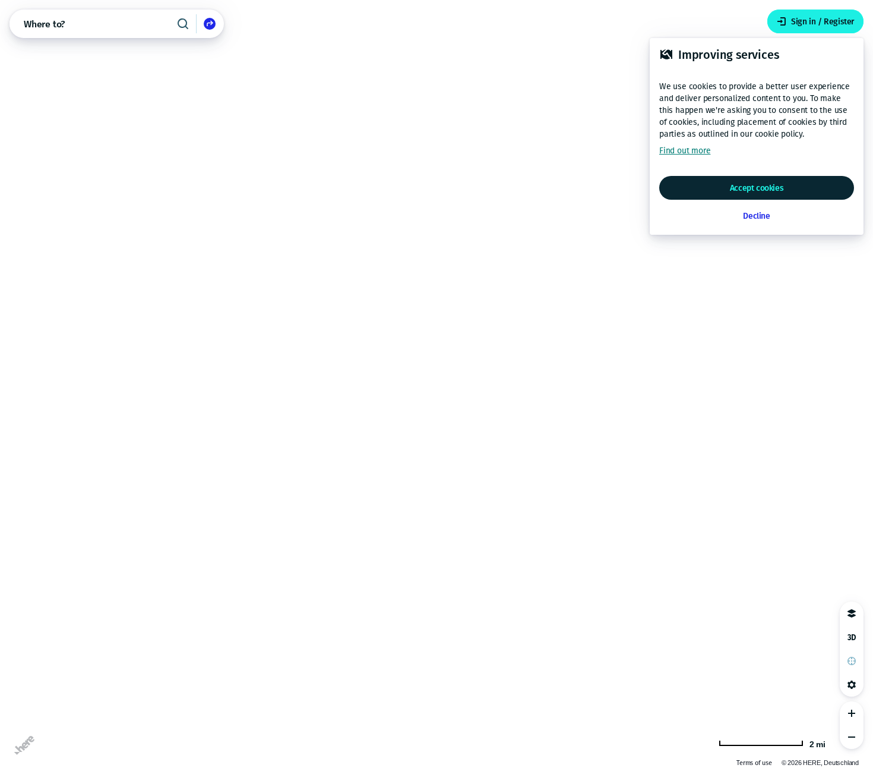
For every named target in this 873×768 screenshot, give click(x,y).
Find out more (684, 151)
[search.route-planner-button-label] (210, 24)
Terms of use (754, 763)
